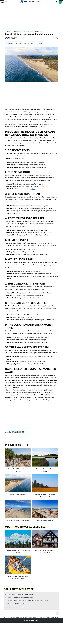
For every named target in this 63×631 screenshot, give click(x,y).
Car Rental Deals (29, 43)
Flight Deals (18, 43)
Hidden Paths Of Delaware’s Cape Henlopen (19, 604)
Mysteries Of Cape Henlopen (45, 520)
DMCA (52, 617)
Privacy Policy (23, 617)
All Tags (57, 617)
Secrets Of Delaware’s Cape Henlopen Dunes (20, 597)
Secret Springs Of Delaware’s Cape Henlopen (20, 594)
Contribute (12, 617)
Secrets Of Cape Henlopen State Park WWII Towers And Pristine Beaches (27, 600)
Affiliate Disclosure (32, 617)
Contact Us (41, 617)
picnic (33, 189)
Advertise (47, 617)
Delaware (39, 43)
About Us (6, 617)
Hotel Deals (9, 43)
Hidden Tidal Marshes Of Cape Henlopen (18, 520)
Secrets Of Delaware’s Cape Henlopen (18, 607)
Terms (17, 617)
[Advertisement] (16, 18)
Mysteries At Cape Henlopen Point (18, 494)
